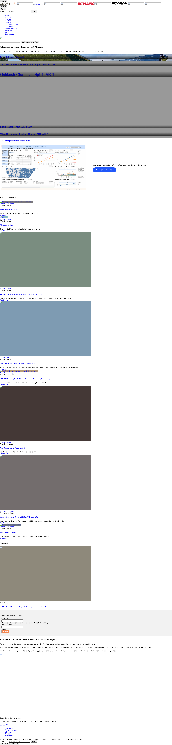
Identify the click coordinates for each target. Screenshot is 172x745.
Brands (3, 1)
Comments (5, 618)
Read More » (4, 215)
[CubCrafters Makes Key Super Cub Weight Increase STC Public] (86, 574)
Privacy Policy (10, 728)
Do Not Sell (9, 736)
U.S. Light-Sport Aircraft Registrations (15, 140)
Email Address (7, 625)
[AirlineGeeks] (52, 4)
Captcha (4, 629)
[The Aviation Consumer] (102, 4)
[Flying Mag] (25, 4)
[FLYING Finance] (119, 4)
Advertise (8, 732)
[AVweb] (38, 4)
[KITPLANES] (86, 4)
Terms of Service (11, 730)
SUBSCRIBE (4, 725)
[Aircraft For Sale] (69, 4)
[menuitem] (88, 15)
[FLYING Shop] (153, 4)
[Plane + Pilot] (8, 4)
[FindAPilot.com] (136, 4)
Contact (7, 734)
